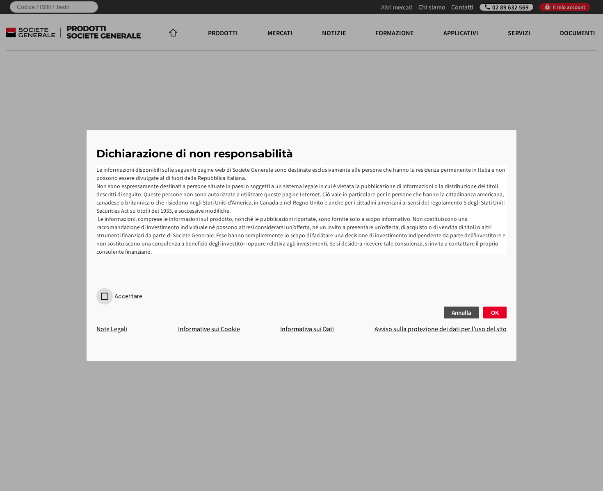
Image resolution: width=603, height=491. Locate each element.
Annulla (461, 312)
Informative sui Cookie (209, 329)
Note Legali (111, 329)
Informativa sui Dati (307, 329)
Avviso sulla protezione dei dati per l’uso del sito (441, 329)
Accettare (128, 296)
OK (495, 312)
